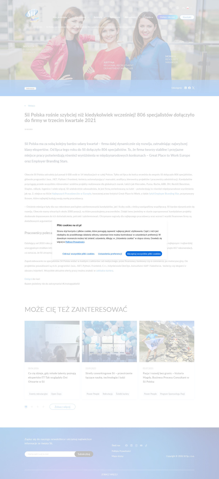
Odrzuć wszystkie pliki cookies (78, 253)
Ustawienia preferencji (110, 253)
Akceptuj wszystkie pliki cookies (144, 253)
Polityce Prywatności (74, 242)
